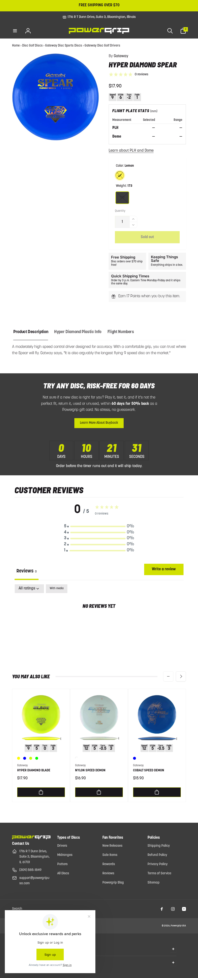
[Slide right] (181, 676)
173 (122, 197)
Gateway (118, 56)
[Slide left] (168, 676)
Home (16, 45)
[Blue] (24, 758)
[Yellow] (18, 758)
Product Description (30, 332)
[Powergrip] (31, 838)
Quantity (120, 211)
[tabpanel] (99, 621)
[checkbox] (56, 588)
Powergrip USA (178, 925)
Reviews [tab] (26, 571)
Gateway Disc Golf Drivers (102, 45)
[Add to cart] (41, 792)
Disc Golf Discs (32, 45)
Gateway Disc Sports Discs (63, 45)
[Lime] (36, 758)
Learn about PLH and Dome (131, 151)
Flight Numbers (120, 332)
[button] (15, 30)
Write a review (164, 569)
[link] (99, 17)
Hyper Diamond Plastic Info (77, 332)
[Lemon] (119, 175)
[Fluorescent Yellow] (30, 758)
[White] (76, 758)
